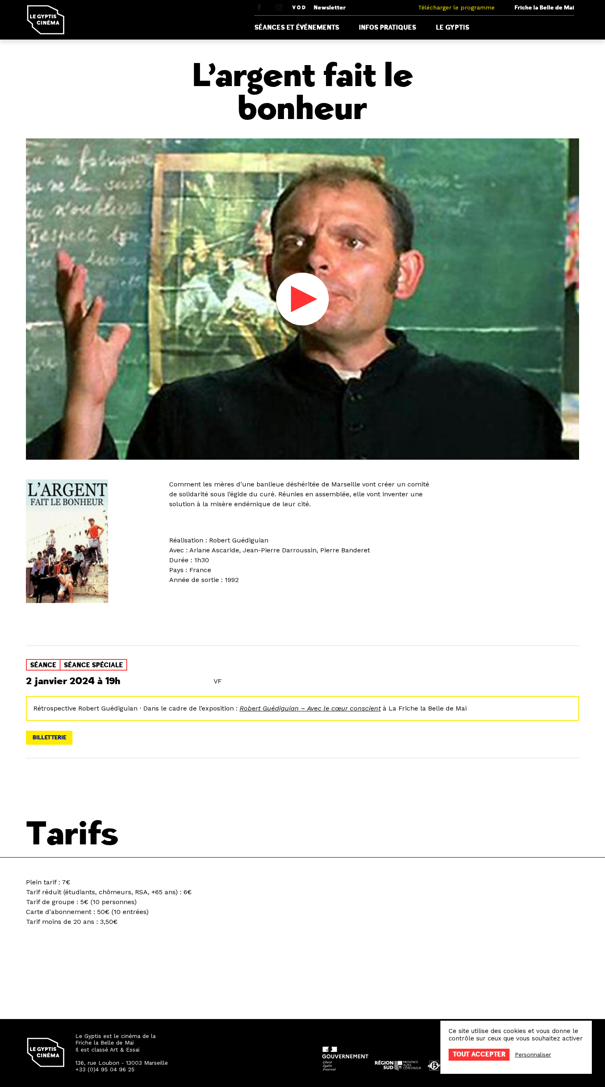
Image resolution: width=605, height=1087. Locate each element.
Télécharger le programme (456, 7)
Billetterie (49, 737)
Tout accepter (479, 1054)
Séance (43, 665)
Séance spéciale (93, 665)
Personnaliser (533, 1054)
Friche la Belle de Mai (544, 7)
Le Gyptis (452, 27)
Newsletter (330, 7)
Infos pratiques (387, 27)
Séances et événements (296, 27)
